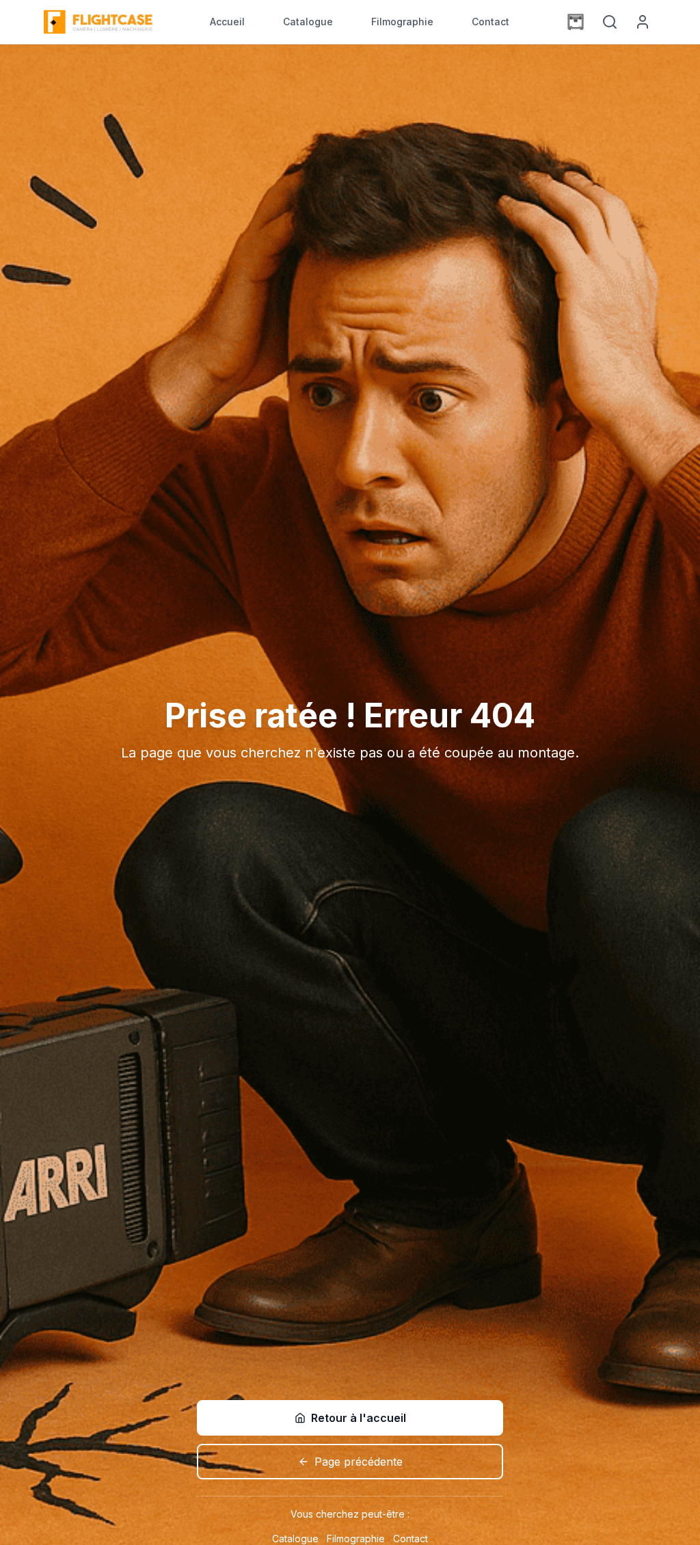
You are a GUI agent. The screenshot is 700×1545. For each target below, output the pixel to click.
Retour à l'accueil (358, 1418)
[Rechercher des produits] (609, 22)
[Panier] (576, 22)
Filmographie (402, 21)
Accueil (227, 21)
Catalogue (308, 21)
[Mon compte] (642, 22)
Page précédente (358, 1461)
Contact (490, 21)
